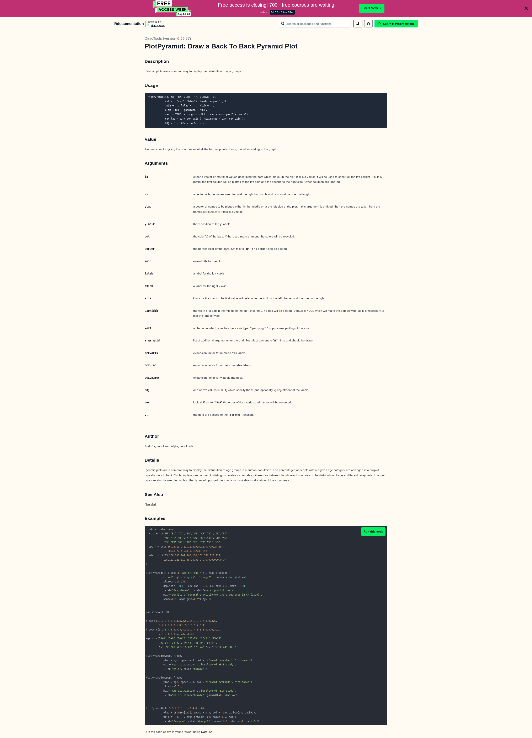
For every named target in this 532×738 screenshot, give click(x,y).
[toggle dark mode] (357, 23)
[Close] (526, 8)
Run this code (373, 531)
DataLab (206, 731)
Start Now (370, 8)
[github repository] (368, 23)
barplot (235, 414)
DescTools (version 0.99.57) (168, 38)
